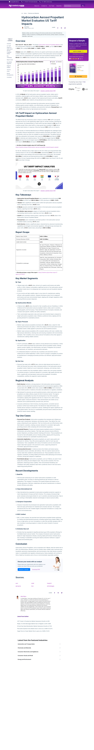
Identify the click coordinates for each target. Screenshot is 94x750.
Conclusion (9, 77)
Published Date (80, 65)
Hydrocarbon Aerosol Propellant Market (49, 44)
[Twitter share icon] (65, 28)
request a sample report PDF (48, 90)
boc (32, 586)
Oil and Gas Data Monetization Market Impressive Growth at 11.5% (34, 626)
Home (25, 13)
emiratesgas (50, 586)
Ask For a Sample (77, 51)
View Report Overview (78, 54)
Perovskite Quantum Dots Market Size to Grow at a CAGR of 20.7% (34, 628)
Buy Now (78, 76)
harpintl (49, 583)
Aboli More (26, 26)
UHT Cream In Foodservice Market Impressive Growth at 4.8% (33, 621)
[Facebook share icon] (58, 28)
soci (17, 583)
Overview (9, 43)
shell (32, 583)
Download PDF (36, 569)
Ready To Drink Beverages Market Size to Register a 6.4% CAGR (34, 623)
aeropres (18, 586)
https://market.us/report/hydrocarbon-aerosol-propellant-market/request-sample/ (37, 147)
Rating (78, 69)
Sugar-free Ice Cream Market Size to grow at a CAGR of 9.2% (33, 631)
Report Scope (10, 59)
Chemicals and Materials (33, 13)
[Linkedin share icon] (61, 28)
